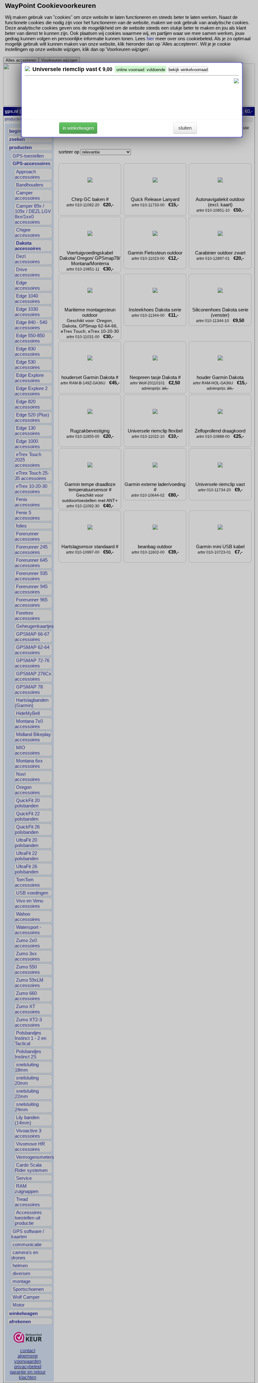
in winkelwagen (78, 128)
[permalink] (27, 69)
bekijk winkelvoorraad (188, 69)
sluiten (185, 128)
